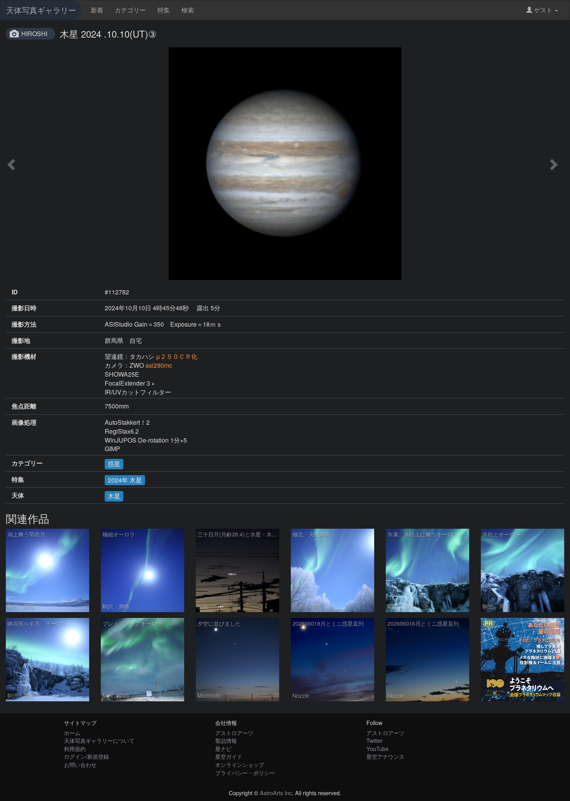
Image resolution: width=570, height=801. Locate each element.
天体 (18, 495)
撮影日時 (24, 308)
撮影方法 (24, 324)
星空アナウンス (385, 756)
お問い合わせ (80, 764)
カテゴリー (130, 9)
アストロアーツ (234, 732)
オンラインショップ (239, 764)
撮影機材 (24, 356)
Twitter (374, 740)
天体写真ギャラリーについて (99, 740)
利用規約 (75, 748)
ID (15, 292)
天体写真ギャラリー (41, 10)
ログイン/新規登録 (86, 756)
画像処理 (24, 422)
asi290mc (158, 365)
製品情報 (226, 740)
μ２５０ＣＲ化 (176, 356)
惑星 (114, 463)
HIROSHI (34, 33)
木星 (114, 495)
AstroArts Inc (276, 793)
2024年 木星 (125, 480)
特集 (163, 9)
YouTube (377, 748)
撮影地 (21, 340)
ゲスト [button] (543, 9)
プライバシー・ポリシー (245, 772)
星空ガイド (228, 756)
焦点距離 (24, 406)
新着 (97, 9)
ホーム (72, 732)
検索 (187, 9)
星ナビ (223, 748)
